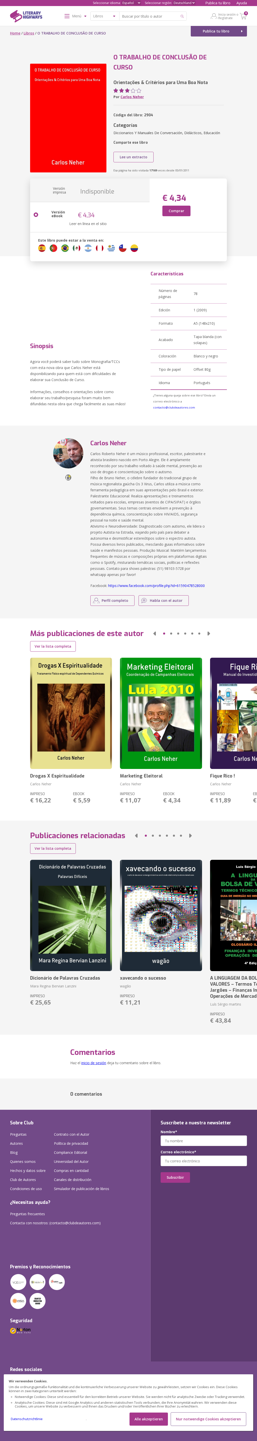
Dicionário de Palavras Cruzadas (65, 978)
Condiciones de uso (26, 1188)
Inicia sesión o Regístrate (228, 16)
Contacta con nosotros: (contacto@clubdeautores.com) (55, 1223)
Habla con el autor (166, 600)
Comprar (176, 210)
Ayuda (241, 2)
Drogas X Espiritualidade (57, 776)
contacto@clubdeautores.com (174, 407)
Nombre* (169, 1132)
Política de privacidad (71, 1143)
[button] (155, 634)
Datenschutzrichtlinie (27, 1419)
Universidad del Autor (71, 1161)
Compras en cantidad (71, 1170)
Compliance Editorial (70, 1152)
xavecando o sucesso (143, 978)
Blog (14, 1152)
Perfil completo (115, 600)
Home (15, 33)
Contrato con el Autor (71, 1134)
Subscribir (175, 1177)
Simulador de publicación (81, 1188)
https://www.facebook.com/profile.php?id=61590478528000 (156, 585)
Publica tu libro (217, 2)
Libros (29, 33)
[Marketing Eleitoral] (161, 713)
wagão (125, 986)
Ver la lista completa (53, 646)
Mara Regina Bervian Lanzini (53, 986)
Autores (16, 1143)
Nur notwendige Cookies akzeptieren (208, 1419)
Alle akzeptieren (149, 1419)
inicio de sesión (93, 1062)
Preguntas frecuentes (27, 1213)
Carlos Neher (132, 96)
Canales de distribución (72, 1179)
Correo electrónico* (178, 1152)
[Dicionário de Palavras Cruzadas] (71, 915)
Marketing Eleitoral (141, 776)
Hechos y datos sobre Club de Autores (28, 1175)
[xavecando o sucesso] (161, 915)
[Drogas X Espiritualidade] (71, 713)
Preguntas (18, 1134)
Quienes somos (23, 1161)
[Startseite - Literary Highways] (26, 17)
